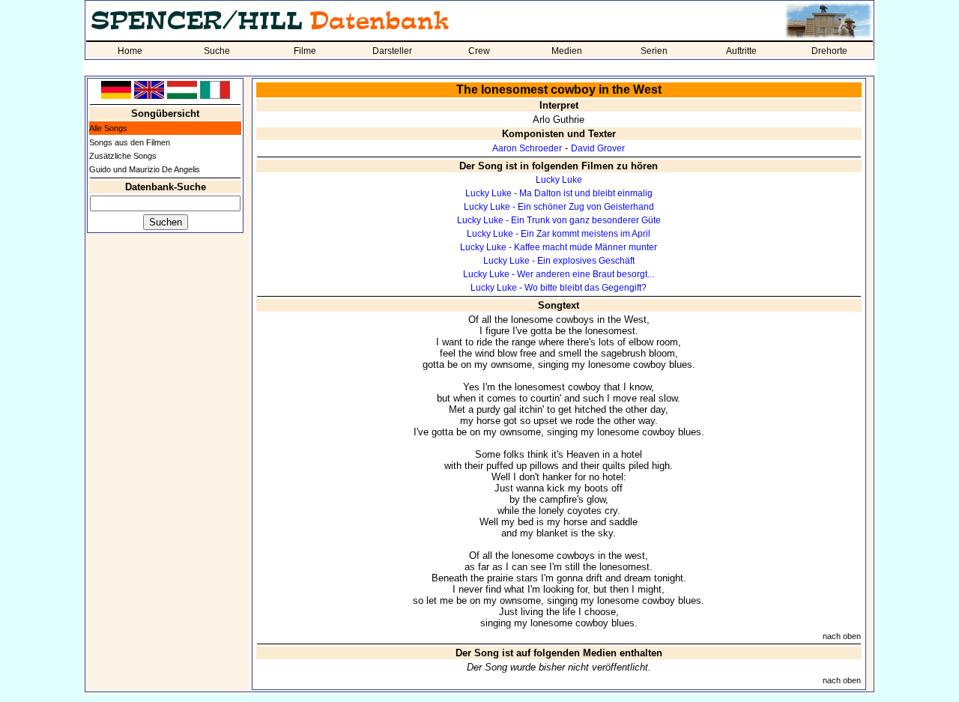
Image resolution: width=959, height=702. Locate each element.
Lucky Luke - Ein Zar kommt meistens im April (558, 234)
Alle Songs (108, 128)
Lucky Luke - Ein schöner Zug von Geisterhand (559, 207)
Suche (217, 51)
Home (130, 51)
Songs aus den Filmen (129, 142)
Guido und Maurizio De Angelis (144, 169)
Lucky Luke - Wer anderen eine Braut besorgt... (558, 274)
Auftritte (741, 51)
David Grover (598, 148)
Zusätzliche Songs (123, 155)
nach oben (842, 636)
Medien (566, 51)
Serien (654, 51)
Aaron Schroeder (527, 148)
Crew (479, 51)
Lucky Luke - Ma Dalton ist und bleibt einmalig (559, 193)
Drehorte (829, 51)
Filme (305, 51)
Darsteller (392, 51)
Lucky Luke (559, 180)
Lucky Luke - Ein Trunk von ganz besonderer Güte (559, 220)
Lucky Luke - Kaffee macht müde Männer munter (558, 247)
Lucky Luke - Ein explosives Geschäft (559, 260)
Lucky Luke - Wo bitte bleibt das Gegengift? (559, 287)
